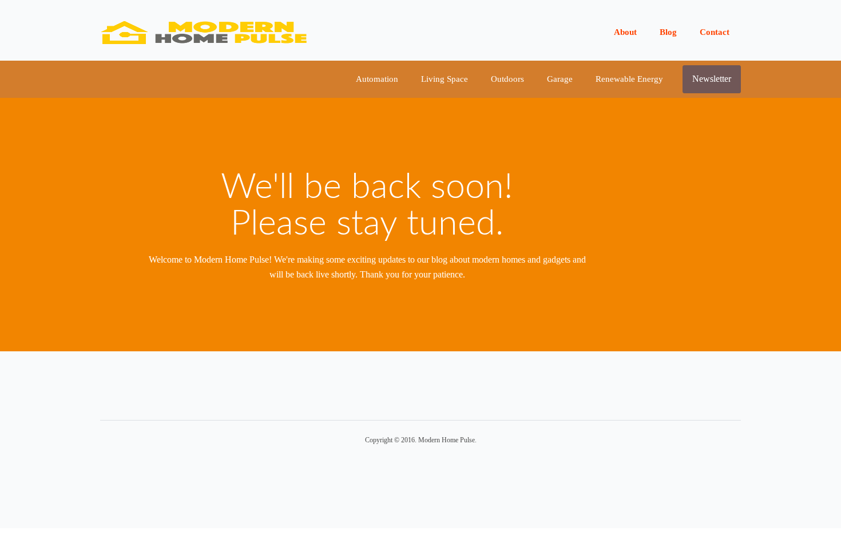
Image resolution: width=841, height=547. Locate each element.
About (625, 32)
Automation (377, 79)
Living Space (444, 79)
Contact (714, 32)
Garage (560, 79)
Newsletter (711, 79)
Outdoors (507, 79)
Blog (668, 32)
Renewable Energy (629, 79)
